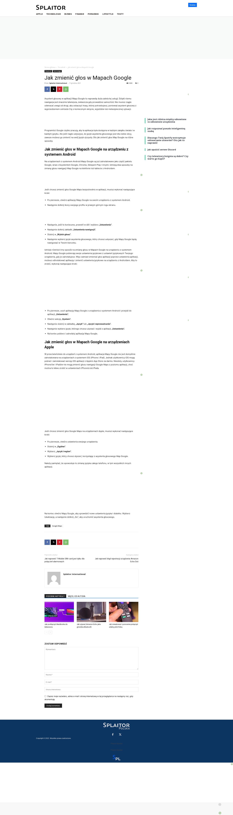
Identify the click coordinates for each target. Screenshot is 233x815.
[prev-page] (46, 632)
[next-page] (50, 632)
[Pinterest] (59, 89)
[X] (53, 89)
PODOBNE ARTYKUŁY (55, 596)
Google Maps (57, 526)
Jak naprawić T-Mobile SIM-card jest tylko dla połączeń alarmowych (64, 560)
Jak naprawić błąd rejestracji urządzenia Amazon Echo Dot (116, 560)
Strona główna (49, 67)
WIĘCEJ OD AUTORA (76, 596)
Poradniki (61, 67)
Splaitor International (58, 83)
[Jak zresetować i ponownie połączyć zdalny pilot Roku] (123, 612)
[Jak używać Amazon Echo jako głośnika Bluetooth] (91, 612)
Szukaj (193, 5)
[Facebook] (47, 89)
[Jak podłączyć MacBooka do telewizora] (59, 612)
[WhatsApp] (65, 89)
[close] (220, 804)
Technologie (57, 71)
